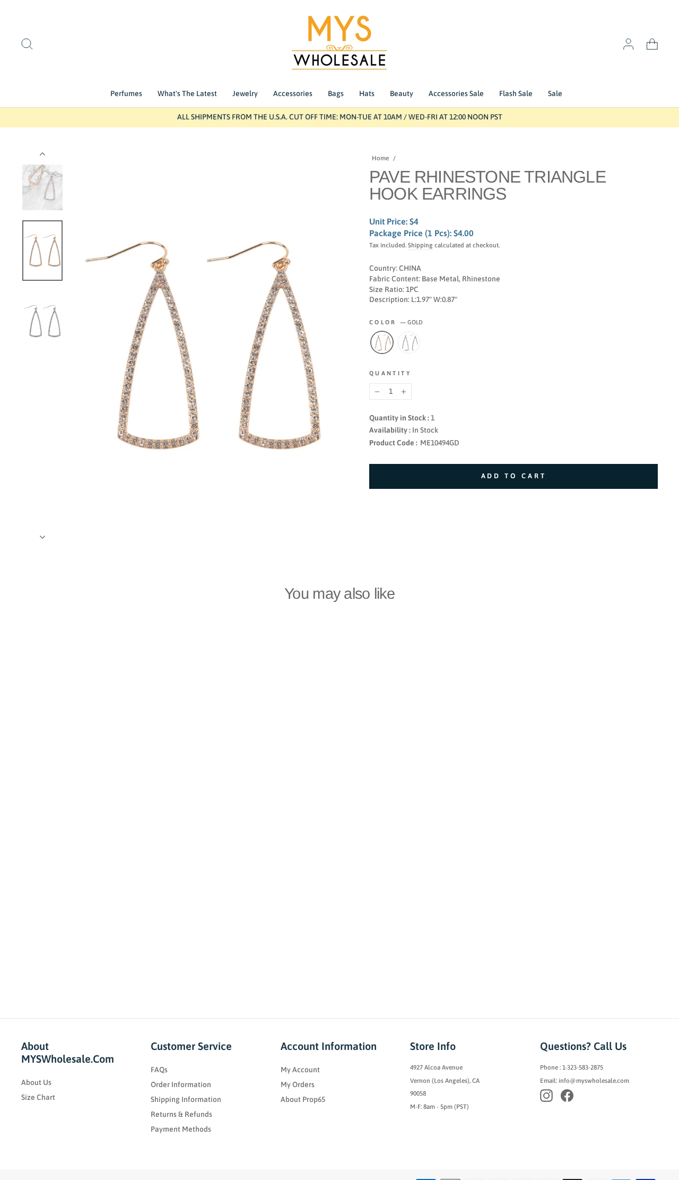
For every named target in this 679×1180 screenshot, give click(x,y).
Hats (367, 93)
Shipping (420, 245)
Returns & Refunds (181, 1114)
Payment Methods (181, 1129)
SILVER (409, 342)
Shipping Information (186, 1099)
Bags (336, 93)
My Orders (298, 1084)
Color (396, 322)
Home (380, 158)
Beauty (401, 93)
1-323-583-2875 (582, 1067)
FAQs (159, 1069)
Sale (555, 93)
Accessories (292, 93)
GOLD (382, 342)
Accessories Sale (456, 93)
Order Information (181, 1084)
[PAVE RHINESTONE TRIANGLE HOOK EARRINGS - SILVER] (40, 931)
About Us (36, 1082)
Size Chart (38, 1097)
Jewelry (245, 93)
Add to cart (61, 908)
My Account (300, 1069)
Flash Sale (516, 93)
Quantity (390, 373)
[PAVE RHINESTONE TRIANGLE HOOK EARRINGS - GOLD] (26, 931)
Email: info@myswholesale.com (584, 1080)
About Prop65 (303, 1099)
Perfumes (126, 93)
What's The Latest (187, 93)
